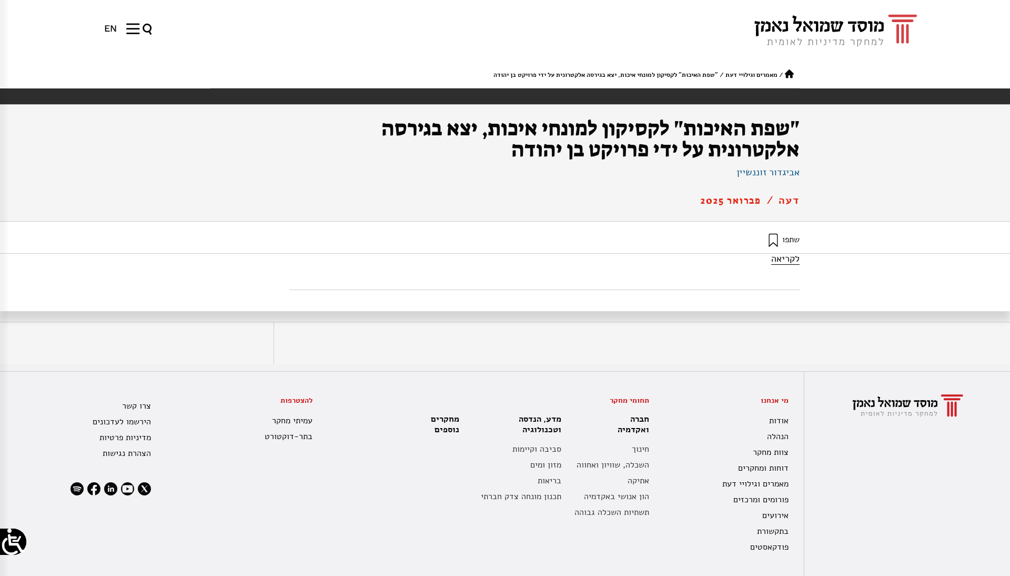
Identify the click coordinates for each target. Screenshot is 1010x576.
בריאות (549, 480)
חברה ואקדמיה (633, 424)
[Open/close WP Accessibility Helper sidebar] (13, 542)
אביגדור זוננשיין (768, 172)
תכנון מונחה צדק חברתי (521, 496)
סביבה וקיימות (536, 449)
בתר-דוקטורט (288, 436)
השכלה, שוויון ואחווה (613, 465)
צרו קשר (136, 406)
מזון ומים (545, 465)
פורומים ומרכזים (761, 499)
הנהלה (778, 436)
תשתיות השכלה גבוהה (611, 512)
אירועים (775, 515)
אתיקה (638, 480)
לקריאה (785, 258)
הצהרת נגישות (127, 453)
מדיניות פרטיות (125, 437)
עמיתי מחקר (292, 420)
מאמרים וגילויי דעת (751, 75)
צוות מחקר (771, 452)
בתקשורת (773, 531)
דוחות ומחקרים (763, 468)
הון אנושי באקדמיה (616, 496)
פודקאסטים (769, 547)
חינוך (640, 449)
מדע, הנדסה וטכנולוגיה (540, 424)
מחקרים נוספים (445, 424)
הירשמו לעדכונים (122, 422)
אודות (779, 420)
